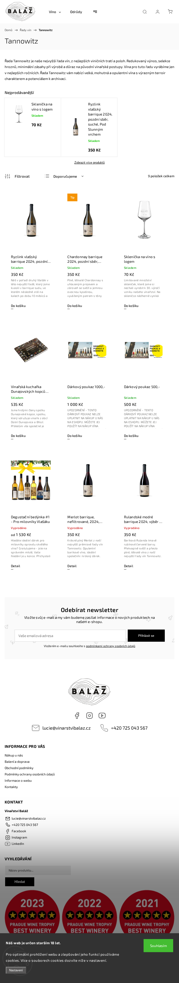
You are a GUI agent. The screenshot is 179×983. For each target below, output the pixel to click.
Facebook (76, 715)
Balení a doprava (17, 761)
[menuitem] (55, 11)
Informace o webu (18, 780)
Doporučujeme (65, 176)
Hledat (19, 882)
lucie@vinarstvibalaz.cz (66, 728)
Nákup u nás (14, 755)
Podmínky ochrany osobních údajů (30, 774)
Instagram (89, 715)
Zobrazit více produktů (89, 162)
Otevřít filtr (17, 176)
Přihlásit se (146, 635)
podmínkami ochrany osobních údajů (110, 646)
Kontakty (11, 787)
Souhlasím (158, 945)
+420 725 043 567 (129, 728)
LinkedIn (102, 715)
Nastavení (16, 970)
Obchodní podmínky (19, 768)
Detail (15, 566)
